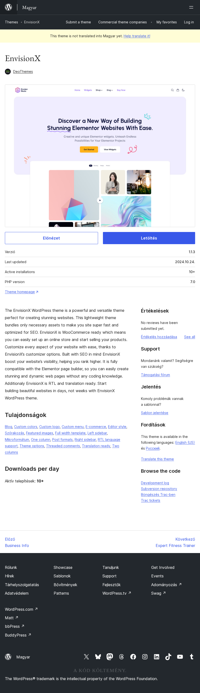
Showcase (63, 567)
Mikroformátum (17, 439)
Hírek (9, 575)
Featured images (39, 433)
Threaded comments (63, 446)
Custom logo (49, 427)
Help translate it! (137, 36)
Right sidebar (85, 439)
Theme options (32, 446)
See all (189, 337)
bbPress (15, 626)
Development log (155, 483)
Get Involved (163, 567)
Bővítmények (65, 584)
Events (157, 575)
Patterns (61, 593)
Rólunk (11, 567)
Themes (11, 22)
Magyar (23, 657)
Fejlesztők (111, 584)
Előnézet (51, 238)
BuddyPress (18, 635)
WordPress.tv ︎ (116, 593)
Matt (12, 617)
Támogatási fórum (155, 375)
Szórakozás (14, 433)
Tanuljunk (110, 567)
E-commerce (96, 427)
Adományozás (166, 584)
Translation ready (96, 446)
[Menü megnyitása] (192, 7)
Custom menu (73, 427)
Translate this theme (157, 459)
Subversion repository (159, 489)
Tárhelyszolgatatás (22, 584)
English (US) (185, 442)
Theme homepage (20, 292)
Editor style (117, 427)
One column (40, 439)
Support (109, 575)
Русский (153, 448)
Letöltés (149, 238)
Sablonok (62, 575)
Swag (158, 593)
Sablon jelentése (154, 413)
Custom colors (25, 427)
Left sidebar (97, 433)
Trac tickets (150, 500)
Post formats (62, 439)
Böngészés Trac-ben (158, 494)
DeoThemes (23, 71)
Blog (8, 427)
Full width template (70, 433)
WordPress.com (21, 609)
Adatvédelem (17, 593)
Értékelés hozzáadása (159, 337)
